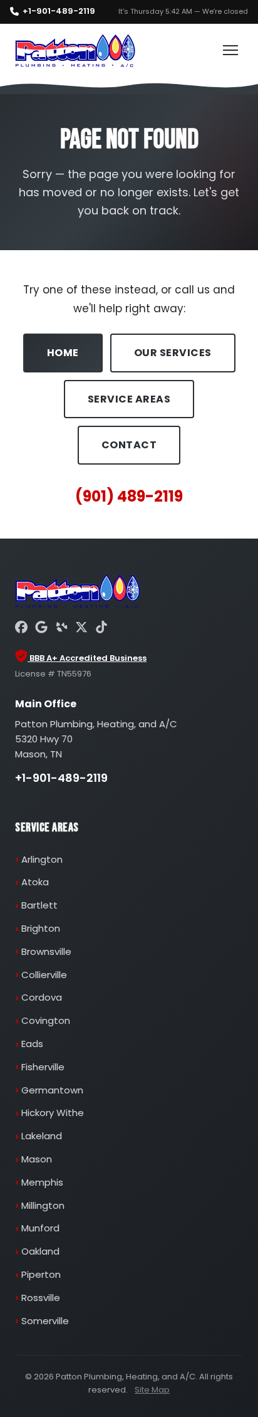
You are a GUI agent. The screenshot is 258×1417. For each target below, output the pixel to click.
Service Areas (129, 399)
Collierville (44, 974)
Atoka (35, 881)
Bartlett (39, 905)
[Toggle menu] (230, 50)
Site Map (152, 1390)
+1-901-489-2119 (59, 11)
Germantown (52, 1090)
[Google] (41, 629)
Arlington (42, 859)
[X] (81, 629)
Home (63, 352)
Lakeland (41, 1135)
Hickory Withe (52, 1112)
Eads (32, 1043)
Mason (36, 1159)
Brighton (40, 928)
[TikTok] (101, 629)
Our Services (173, 352)
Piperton (41, 1274)
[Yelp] (61, 629)
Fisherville (42, 1066)
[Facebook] (21, 629)
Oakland (40, 1251)
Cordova (41, 997)
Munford (40, 1228)
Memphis (42, 1182)
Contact (129, 445)
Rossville (40, 1297)
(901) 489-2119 (129, 496)
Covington (45, 1020)
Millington (42, 1205)
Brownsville (46, 951)
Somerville (45, 1320)
